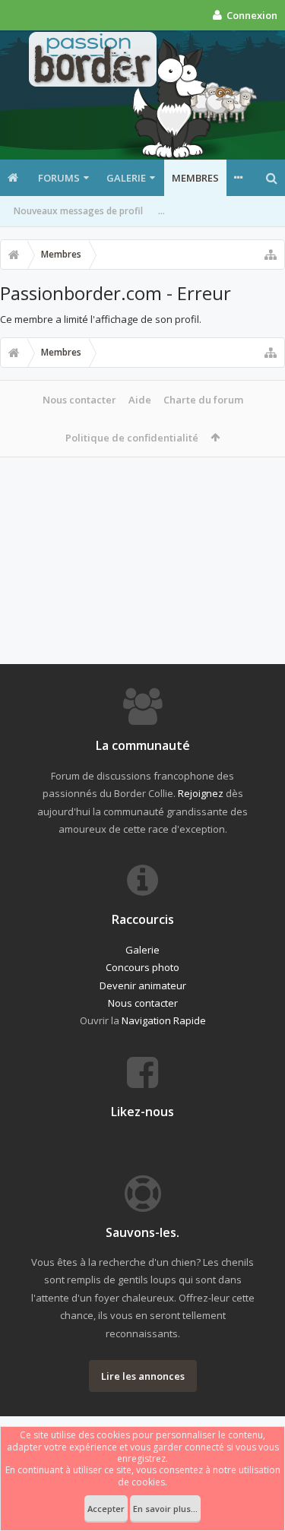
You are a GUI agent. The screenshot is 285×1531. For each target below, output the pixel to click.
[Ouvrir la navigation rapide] (270, 254)
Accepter (106, 1508)
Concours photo (142, 967)
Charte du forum (203, 399)
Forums (59, 178)
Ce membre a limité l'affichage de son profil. (100, 319)
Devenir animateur (143, 985)
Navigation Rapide (164, 1020)
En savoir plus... (165, 1508)
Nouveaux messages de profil (78, 210)
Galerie (126, 178)
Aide (139, 399)
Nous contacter (79, 399)
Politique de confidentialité (131, 437)
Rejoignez (200, 793)
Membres (195, 178)
